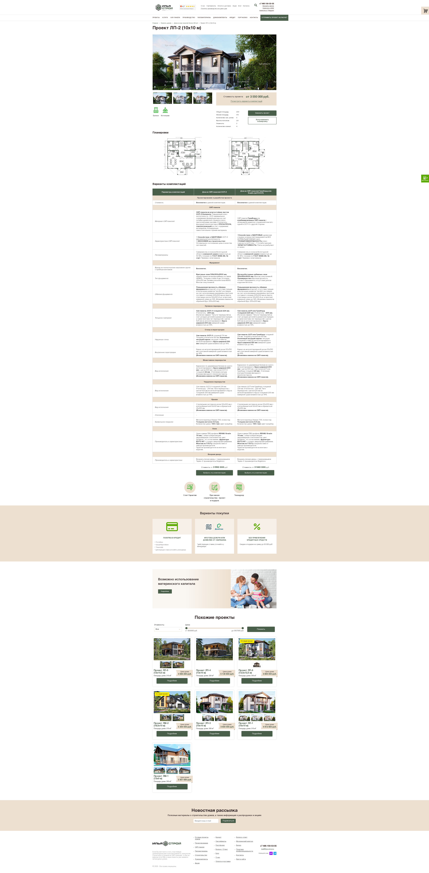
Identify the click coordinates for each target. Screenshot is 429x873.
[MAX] (271, 853)
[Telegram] (274, 853)
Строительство (201, 855)
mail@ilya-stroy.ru (267, 849)
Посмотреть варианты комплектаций (246, 101)
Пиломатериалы (204, 17)
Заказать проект (262, 113)
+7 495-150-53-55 (268, 846)
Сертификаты (211, 6)
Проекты (156, 17)
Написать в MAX (268, 8)
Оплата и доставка (224, 6)
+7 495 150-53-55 (266, 4)
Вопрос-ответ (241, 837)
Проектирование (201, 843)
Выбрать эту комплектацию (214, 473)
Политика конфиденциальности (244, 850)
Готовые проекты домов (201, 838)
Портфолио (242, 17)
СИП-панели (175, 17)
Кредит (232, 17)
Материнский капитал (244, 841)
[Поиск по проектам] (255, 5)
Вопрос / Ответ (222, 849)
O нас (218, 857)
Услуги (165, 17)
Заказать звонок (268, 6)
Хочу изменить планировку (262, 120)
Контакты (246, 6)
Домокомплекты (220, 17)
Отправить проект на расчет (274, 17)
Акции (235, 6)
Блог (239, 6)
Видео (238, 845)
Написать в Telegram (266, 10)
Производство (189, 17)
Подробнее (165, 591)
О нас (203, 6)
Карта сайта (241, 859)
